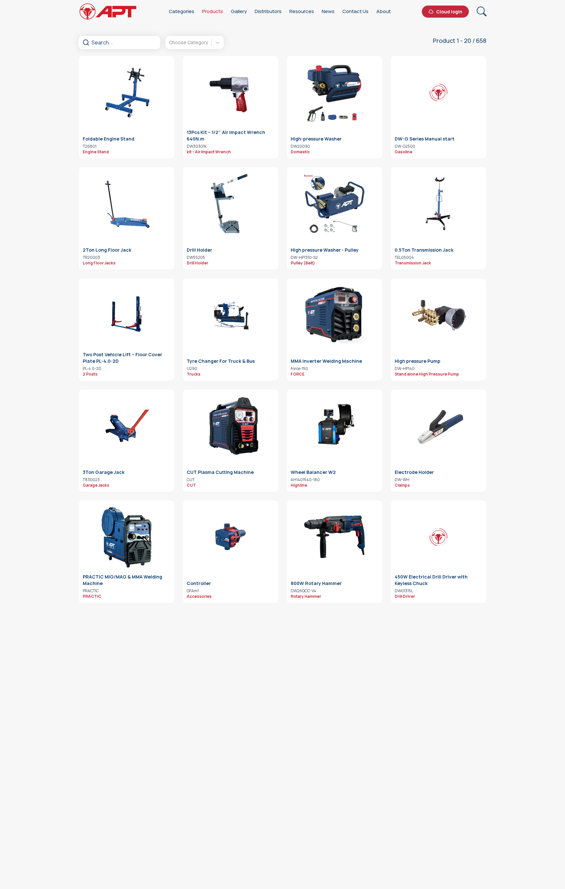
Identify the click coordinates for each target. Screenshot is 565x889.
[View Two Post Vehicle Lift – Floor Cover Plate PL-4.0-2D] (126, 314)
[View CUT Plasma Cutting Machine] (230, 426)
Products (212, 11)
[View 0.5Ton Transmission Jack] (438, 203)
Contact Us (355, 11)
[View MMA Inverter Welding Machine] (334, 314)
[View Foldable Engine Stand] (126, 92)
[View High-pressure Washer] (334, 92)
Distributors (268, 11)
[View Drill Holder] (230, 203)
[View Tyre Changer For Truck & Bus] (230, 314)
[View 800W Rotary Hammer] (334, 537)
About (383, 11)
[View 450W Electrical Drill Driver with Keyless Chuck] (438, 537)
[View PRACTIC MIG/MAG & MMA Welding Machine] (126, 537)
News (328, 11)
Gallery (239, 11)
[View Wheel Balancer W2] (334, 426)
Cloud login (449, 11)
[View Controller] (230, 537)
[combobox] (169, 42)
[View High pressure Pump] (438, 314)
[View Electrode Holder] (438, 426)
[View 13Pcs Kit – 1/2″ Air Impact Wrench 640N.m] (230, 92)
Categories (181, 11)
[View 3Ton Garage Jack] (126, 426)
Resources (301, 11)
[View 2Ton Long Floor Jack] (126, 203)
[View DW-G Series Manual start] (438, 92)
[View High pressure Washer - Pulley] (334, 203)
